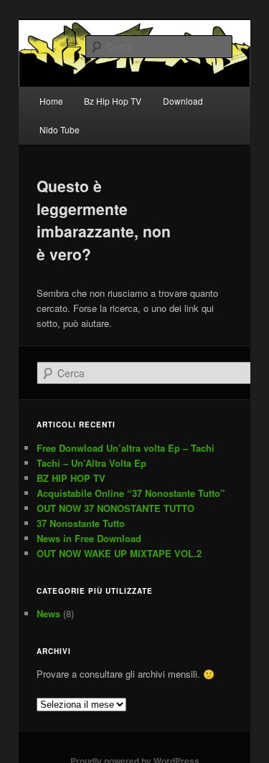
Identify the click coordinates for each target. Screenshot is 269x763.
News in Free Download (89, 538)
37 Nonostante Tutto (81, 523)
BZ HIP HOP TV (71, 478)
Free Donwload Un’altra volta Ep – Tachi (125, 448)
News (48, 613)
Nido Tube (59, 129)
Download (183, 101)
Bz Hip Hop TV (112, 101)
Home (51, 101)
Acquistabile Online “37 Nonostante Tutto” (131, 493)
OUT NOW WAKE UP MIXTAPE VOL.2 (119, 553)
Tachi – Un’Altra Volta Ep (91, 463)
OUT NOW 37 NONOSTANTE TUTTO (115, 508)
